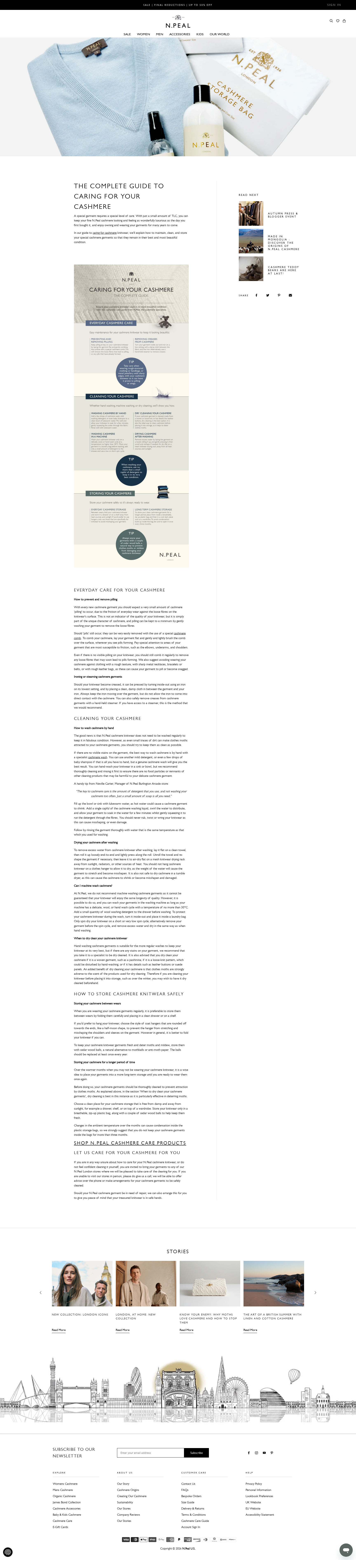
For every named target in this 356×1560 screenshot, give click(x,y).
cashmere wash (97, 757)
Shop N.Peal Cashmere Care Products (130, 1143)
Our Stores (124, 1508)
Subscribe (196, 1453)
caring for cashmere (105, 233)
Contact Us (188, 1484)
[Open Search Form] (331, 20)
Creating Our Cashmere (131, 1496)
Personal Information (258, 1490)
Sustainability (125, 1502)
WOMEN (143, 34)
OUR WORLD (220, 34)
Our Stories (124, 1521)
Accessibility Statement (260, 1515)
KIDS (200, 34)
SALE (127, 34)
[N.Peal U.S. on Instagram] (257, 1453)
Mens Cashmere (63, 1490)
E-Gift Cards (60, 1527)
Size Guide (187, 1502)
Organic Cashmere (64, 1496)
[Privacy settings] (8, 1552)
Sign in (334, 5)
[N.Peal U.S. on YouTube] (265, 1453)
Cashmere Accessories (67, 1508)
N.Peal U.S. (188, 1548)
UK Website (253, 1502)
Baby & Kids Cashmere (67, 1515)
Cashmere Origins (128, 1490)
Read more (59, 1330)
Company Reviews (128, 1515)
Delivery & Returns (192, 1508)
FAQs (185, 1490)
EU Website (253, 1508)
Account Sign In (190, 1527)
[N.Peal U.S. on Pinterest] (272, 1453)
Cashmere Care (62, 1521)
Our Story (123, 1484)
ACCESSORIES (179, 34)
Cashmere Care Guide (195, 1521)
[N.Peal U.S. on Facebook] (249, 1453)
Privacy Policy (254, 1484)
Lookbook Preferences (259, 1496)
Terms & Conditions (193, 1515)
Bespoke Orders (191, 1496)
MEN (159, 34)
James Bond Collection (67, 1502)
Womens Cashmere (65, 1484)
